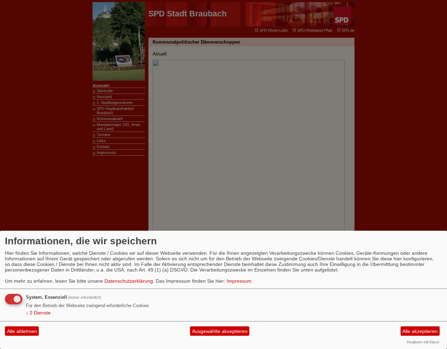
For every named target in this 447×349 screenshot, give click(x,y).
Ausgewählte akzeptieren (220, 331)
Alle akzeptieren (420, 331)
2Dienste (38, 312)
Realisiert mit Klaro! (423, 342)
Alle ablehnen (22, 331)
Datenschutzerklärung (128, 281)
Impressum (239, 281)
